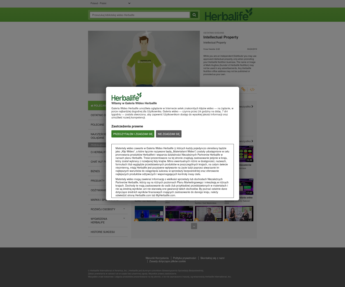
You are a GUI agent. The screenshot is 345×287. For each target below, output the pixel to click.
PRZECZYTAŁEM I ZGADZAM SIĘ (133, 134)
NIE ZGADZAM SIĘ (169, 134)
